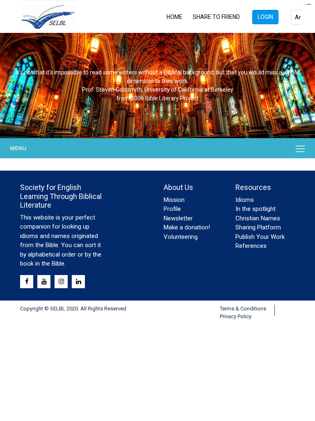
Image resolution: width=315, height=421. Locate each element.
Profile (172, 209)
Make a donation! (187, 227)
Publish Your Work (260, 237)
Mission (174, 200)
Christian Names (257, 218)
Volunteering (181, 237)
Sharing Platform (258, 227)
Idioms (244, 200)
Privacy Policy (235, 316)
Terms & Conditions (243, 308)
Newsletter (178, 218)
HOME (175, 17)
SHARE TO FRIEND (216, 17)
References (251, 246)
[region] (157, 85)
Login (265, 17)
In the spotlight (255, 209)
